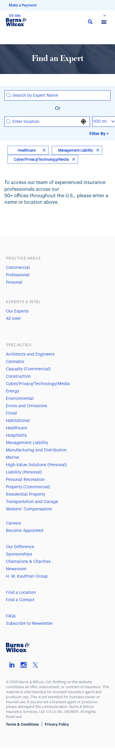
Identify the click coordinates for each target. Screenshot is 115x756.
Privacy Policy (57, 724)
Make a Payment (23, 5)
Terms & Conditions (22, 724)
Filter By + (99, 134)
